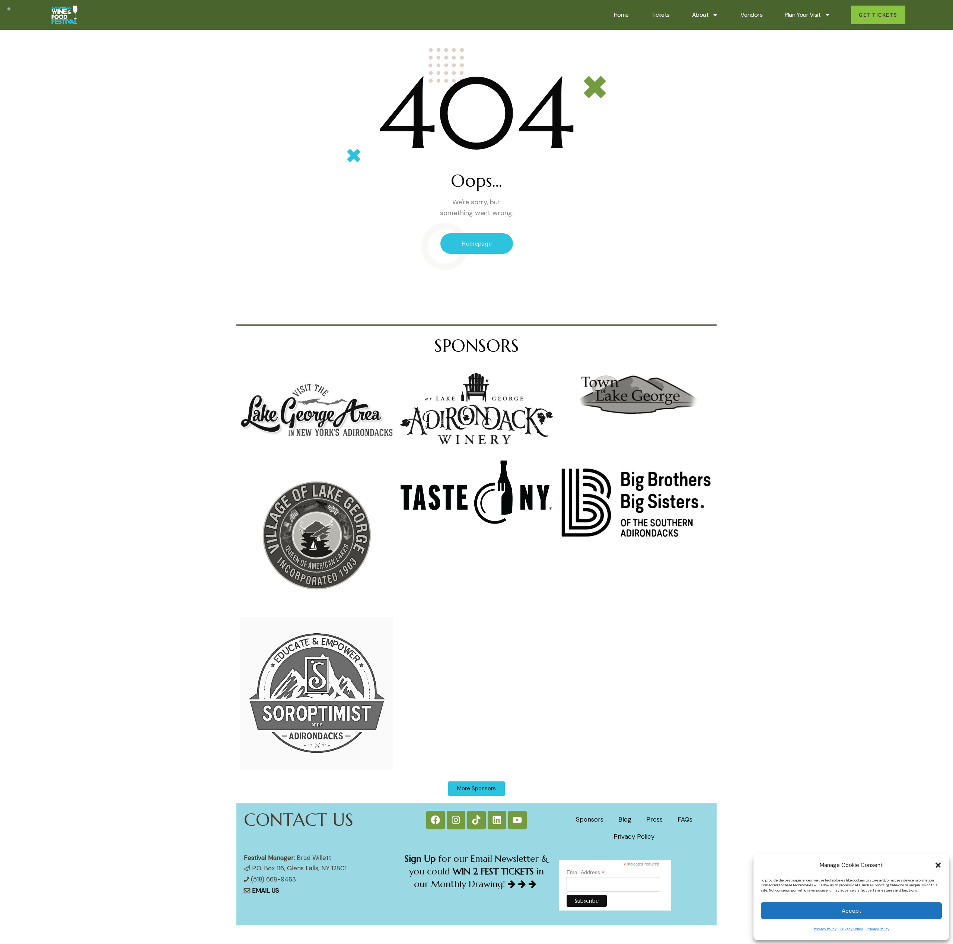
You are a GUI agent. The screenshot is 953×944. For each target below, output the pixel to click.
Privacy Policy (825, 929)
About (700, 15)
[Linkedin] (497, 820)
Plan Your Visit (802, 15)
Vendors (751, 15)
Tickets (660, 15)
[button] (938, 865)
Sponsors (589, 819)
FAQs (685, 819)
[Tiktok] (476, 820)
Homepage (477, 243)
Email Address (586, 872)
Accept (851, 911)
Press (654, 819)
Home (621, 15)
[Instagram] (456, 820)
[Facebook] (435, 820)
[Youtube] (517, 820)
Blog (624, 819)
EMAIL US (265, 890)
